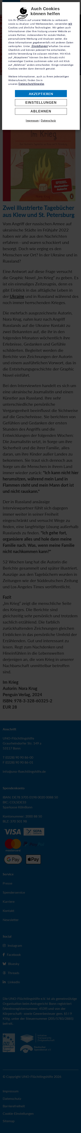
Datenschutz (48, 120)
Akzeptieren (41, 94)
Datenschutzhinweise (31, 83)
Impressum (32, 120)
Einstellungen (41, 102)
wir (70, 23)
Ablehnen (41, 111)
